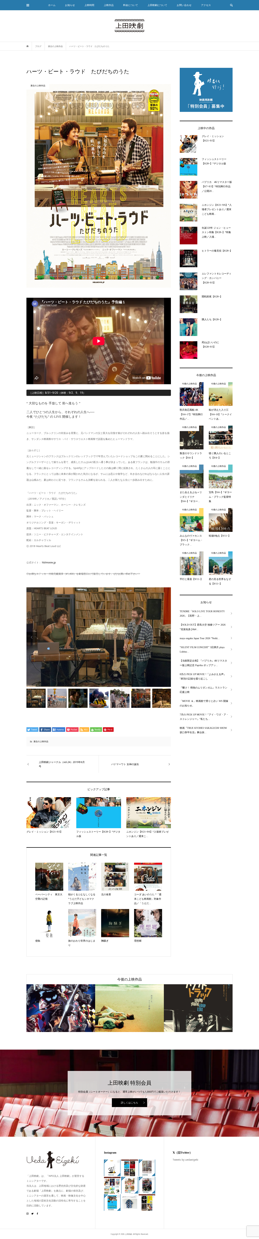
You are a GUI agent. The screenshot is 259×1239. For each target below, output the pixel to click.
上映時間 (89, 5)
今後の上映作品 (129, 979)
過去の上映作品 (40, 741)
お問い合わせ (184, 5)
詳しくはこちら (129, 1102)
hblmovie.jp (49, 562)
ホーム (52, 5)
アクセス (206, 5)
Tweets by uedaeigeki (185, 1159)
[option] (98, 637)
